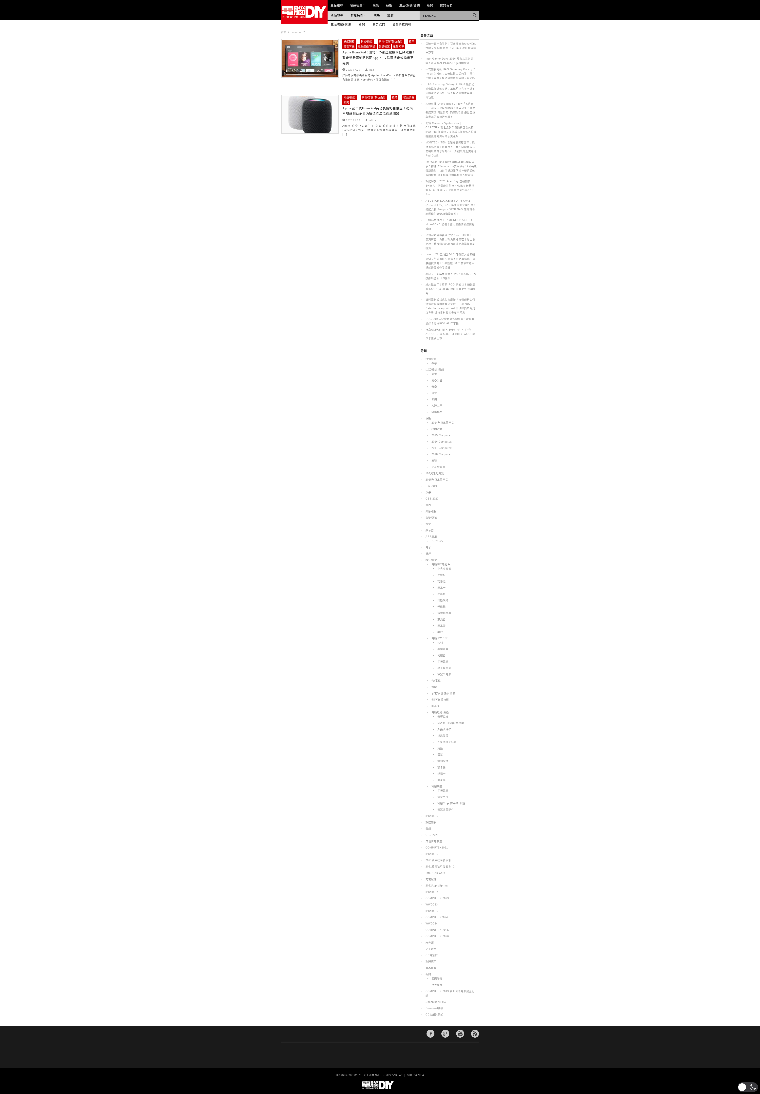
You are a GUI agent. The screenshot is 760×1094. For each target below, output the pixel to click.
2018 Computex (441, 454)
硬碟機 (441, 594)
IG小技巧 (437, 540)
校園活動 (437, 429)
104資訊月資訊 (435, 473)
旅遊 (434, 393)
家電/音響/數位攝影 (391, 41)
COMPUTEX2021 (437, 847)
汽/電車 (436, 680)
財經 (428, 553)
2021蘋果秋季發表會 (438, 860)
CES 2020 (432, 498)
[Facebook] (430, 1034)
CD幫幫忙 (432, 955)
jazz (371, 69)
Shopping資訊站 (436, 1001)
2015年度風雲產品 (437, 479)
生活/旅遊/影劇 (409, 5)
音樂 (434, 386)
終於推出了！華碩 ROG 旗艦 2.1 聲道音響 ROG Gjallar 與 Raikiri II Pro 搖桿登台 (451, 289)
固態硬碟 (442, 600)
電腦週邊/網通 (366, 46)
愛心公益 (437, 380)
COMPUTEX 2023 (437, 898)
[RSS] (475, 1034)
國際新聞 (437, 978)
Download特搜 (435, 1008)
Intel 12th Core (435, 872)
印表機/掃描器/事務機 (450, 722)
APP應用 (431, 536)
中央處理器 (444, 568)
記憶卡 (441, 773)
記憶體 (441, 581)
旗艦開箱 (349, 41)
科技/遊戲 (367, 41)
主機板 (441, 575)
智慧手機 (442, 796)
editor (372, 120)
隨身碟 (441, 779)
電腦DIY (304, 12)
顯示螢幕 (442, 648)
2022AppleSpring (437, 885)
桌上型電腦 (444, 667)
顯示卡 (441, 587)
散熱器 (441, 619)
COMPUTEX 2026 (437, 936)
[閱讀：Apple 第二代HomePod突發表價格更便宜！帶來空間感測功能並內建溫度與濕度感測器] (310, 114)
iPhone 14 (432, 891)
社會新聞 (437, 984)
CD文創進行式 (434, 1014)
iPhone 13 (432, 853)
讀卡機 (441, 767)
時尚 (428, 504)
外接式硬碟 (444, 729)
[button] (748, 1087)
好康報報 (431, 511)
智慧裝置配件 (445, 809)
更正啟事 (431, 948)
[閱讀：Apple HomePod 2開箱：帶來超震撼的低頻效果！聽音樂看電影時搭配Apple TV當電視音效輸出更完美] (310, 58)
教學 (434, 363)
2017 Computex (441, 448)
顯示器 (430, 530)
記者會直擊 (438, 466)
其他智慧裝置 (434, 841)
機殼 (440, 631)
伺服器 (441, 655)
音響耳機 (349, 46)
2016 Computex (441, 441)
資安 (428, 523)
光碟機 (441, 606)
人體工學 (437, 405)
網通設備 (442, 760)
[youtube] (460, 1034)
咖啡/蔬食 (432, 517)
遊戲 (389, 5)
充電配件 (431, 879)
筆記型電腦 (444, 674)
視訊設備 (442, 735)
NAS (440, 642)
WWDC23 (432, 904)
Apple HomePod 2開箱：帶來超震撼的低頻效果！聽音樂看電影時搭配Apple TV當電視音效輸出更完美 (378, 58)
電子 (428, 547)
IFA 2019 (431, 485)
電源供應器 (444, 612)
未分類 (430, 942)
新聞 (430, 5)
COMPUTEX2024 (437, 917)
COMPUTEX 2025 (437, 929)
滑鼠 (440, 754)
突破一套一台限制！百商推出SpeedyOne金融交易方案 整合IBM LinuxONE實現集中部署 (451, 48)
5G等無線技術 (440, 699)
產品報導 (337, 5)
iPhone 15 (432, 910)
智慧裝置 (356, 5)
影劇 (434, 399)
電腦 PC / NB (440, 638)
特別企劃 (431, 358)
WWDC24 (432, 923)
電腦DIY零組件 (440, 564)
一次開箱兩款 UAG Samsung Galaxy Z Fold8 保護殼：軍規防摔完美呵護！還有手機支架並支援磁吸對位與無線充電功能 (450, 74)
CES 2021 (432, 834)
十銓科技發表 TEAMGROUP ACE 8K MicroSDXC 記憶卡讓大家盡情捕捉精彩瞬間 (450, 224)
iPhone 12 (432, 815)
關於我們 (446, 5)
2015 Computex (441, 435)
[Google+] (445, 1034)
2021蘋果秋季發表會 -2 (440, 866)
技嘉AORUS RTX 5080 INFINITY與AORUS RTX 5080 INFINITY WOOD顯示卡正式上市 (450, 334)
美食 (434, 374)
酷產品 (435, 705)
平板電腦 (442, 661)
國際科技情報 (401, 24)
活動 (428, 418)
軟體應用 (431, 961)
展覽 (434, 460)
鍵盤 (440, 748)
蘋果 (376, 5)
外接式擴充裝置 (447, 741)
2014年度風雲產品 (442, 422)
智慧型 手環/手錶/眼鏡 (451, 803)
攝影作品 (437, 411)
